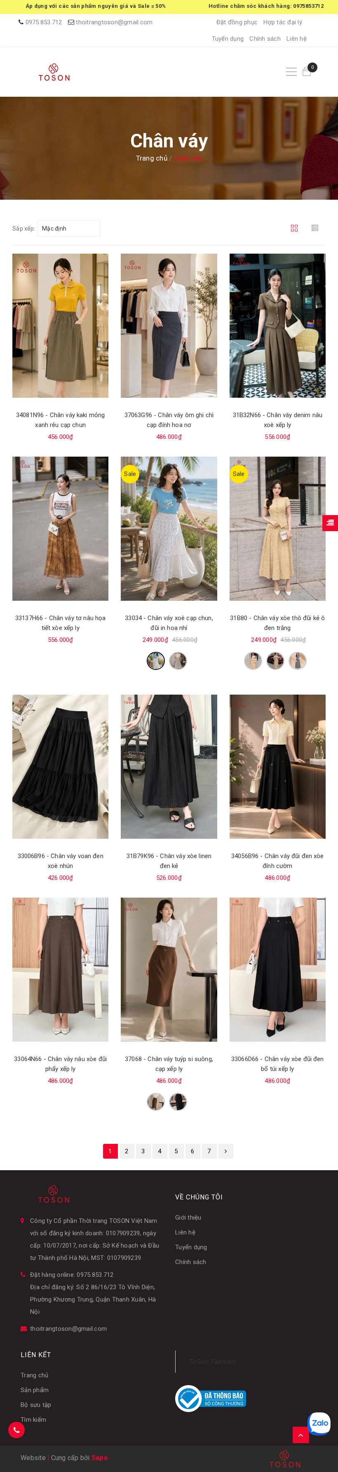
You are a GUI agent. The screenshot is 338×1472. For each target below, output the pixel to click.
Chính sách (265, 38)
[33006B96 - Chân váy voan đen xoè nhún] (60, 767)
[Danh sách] (316, 228)
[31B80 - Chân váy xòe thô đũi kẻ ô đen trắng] (278, 529)
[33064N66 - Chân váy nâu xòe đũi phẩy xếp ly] (60, 970)
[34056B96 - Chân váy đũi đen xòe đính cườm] (278, 767)
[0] (306, 72)
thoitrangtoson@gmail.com (114, 22)
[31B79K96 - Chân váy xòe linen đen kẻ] (169, 767)
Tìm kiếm (33, 1419)
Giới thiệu (188, 1217)
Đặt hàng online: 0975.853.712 (71, 1274)
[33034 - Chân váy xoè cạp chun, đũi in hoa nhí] (169, 529)
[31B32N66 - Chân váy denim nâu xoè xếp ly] (278, 326)
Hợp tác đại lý (282, 22)
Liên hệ (296, 38)
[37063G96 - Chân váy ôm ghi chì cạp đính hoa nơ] (169, 326)
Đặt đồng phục (237, 22)
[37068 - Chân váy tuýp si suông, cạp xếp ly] (169, 970)
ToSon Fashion (211, 1362)
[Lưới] (295, 228)
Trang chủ (34, 1375)
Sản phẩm (35, 1390)
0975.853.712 (44, 22)
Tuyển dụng (228, 38)
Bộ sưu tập (36, 1405)
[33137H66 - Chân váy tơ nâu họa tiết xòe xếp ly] (60, 529)
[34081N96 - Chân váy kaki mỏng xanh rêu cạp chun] (60, 326)
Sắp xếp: (23, 228)
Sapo (100, 1458)
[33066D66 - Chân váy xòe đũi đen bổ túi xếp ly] (278, 970)
